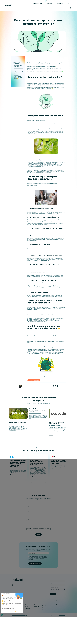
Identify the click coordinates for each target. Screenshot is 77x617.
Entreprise (28, 514)
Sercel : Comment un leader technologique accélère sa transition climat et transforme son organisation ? (18, 463)
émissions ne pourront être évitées (37, 282)
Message (28, 519)
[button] (53, 386)
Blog (43, 607)
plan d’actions (51, 341)
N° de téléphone (43, 509)
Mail (27, 509)
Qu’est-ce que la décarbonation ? (16, 63)
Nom (41, 504)
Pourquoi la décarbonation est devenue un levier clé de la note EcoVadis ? (37, 410)
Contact (58, 604)
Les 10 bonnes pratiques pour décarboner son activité (18, 69)
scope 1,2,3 (51, 314)
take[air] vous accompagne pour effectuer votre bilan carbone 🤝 (18, 77)
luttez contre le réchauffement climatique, (41, 123)
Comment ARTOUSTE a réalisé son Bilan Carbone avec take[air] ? (58, 461)
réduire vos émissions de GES (38, 248)
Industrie (27, 606)
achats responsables (53, 350)
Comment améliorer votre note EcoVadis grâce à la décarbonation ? (18, 421)
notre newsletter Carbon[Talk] (50, 376)
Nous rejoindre (59, 602)
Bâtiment (27, 602)
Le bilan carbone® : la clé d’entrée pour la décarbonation (18, 72)
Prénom (27, 504)
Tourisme (27, 604)
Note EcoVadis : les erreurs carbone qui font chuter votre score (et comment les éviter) (58, 422)
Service (34, 602)
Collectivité (27, 608)
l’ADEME (32, 308)
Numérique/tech (36, 606)
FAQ (43, 609)
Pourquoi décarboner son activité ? (18, 66)
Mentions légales (24, 615)
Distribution (35, 604)
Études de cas (45, 605)
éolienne (52, 232)
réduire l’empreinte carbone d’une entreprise (42, 87)
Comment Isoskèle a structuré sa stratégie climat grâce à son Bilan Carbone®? (37, 462)
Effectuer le (32, 332)
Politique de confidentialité (16, 615)
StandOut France (62, 615)
